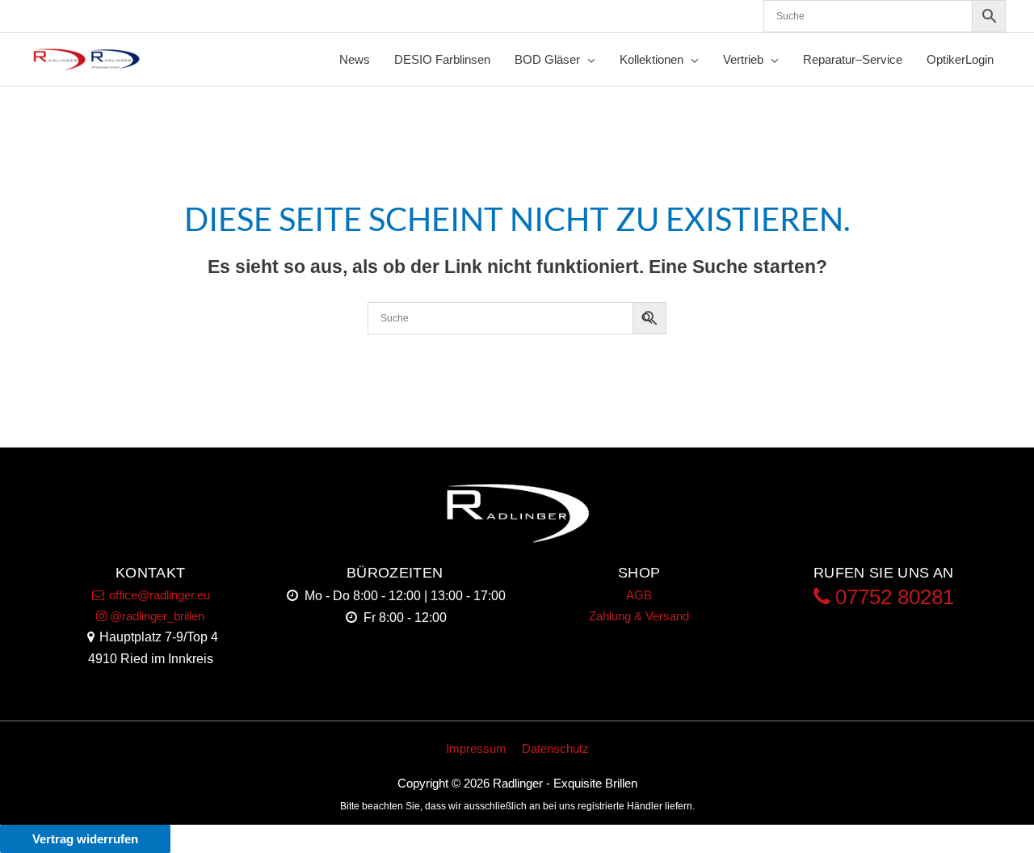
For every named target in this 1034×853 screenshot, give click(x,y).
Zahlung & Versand (639, 616)
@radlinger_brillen (155, 616)
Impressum (476, 748)
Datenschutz (555, 748)
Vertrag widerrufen (85, 839)
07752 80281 (892, 597)
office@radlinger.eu (158, 595)
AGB (639, 595)
